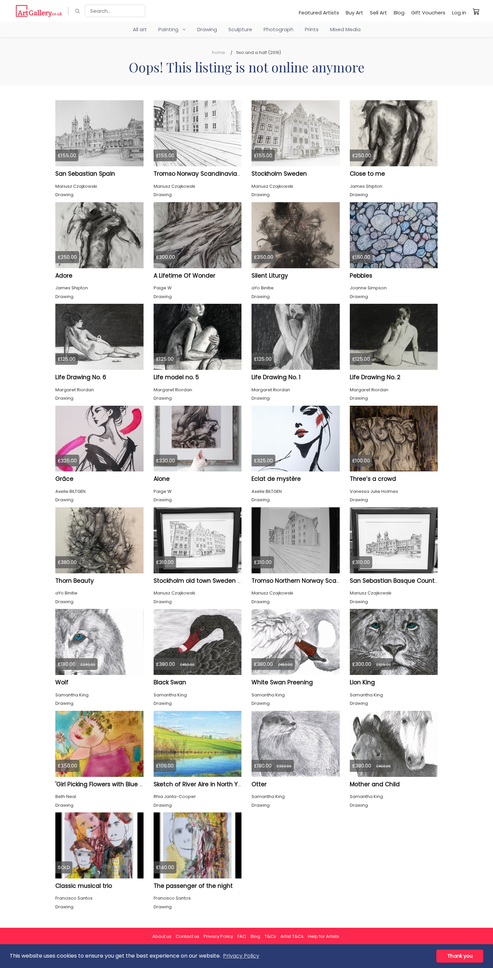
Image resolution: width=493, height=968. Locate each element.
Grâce (64, 479)
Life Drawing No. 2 (375, 377)
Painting (170, 29)
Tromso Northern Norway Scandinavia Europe (317, 581)
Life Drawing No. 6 (80, 377)
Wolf (61, 682)
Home (218, 52)
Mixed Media (345, 29)
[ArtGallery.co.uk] (39, 11)
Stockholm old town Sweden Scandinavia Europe (224, 581)
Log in (459, 12)
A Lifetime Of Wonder (184, 276)
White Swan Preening (282, 682)
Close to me (367, 174)
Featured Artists (319, 12)
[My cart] (476, 11)
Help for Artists (323, 936)
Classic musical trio (83, 886)
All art (140, 29)
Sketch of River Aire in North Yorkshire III (210, 784)
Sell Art (378, 12)
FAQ (241, 936)
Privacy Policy (218, 936)
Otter (259, 784)
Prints (312, 29)
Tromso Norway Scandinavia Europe (206, 174)
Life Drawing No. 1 (276, 377)
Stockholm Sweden (279, 174)
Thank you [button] (460, 956)
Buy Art (354, 12)
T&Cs (270, 936)
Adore (63, 276)
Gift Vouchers (428, 12)
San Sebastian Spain (85, 174)
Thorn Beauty (74, 581)
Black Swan (170, 682)
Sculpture (240, 29)
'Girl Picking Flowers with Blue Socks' (106, 784)
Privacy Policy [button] (241, 956)
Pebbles (361, 276)
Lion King (362, 682)
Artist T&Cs (292, 936)
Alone (162, 479)
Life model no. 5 (176, 377)
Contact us (187, 936)
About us (161, 936)
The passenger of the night (193, 886)
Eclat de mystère (276, 479)
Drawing (207, 29)
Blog (399, 12)
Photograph (278, 29)
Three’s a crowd (373, 479)
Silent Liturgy (270, 276)
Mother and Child (375, 784)
